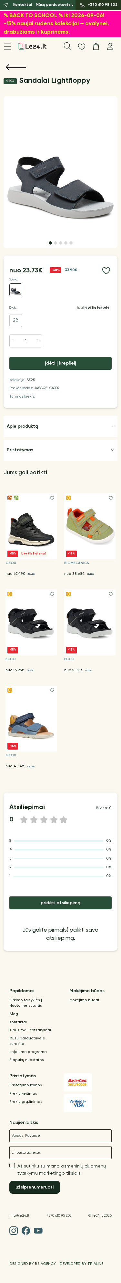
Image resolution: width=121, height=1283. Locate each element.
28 (15, 320)
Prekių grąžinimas (25, 1102)
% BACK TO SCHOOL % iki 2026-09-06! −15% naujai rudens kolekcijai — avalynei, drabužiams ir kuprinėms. (56, 24)
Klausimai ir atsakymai (30, 1030)
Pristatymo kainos (25, 1085)
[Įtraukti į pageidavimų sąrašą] (106, 271)
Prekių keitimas (23, 1094)
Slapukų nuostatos (26, 1060)
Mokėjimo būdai (84, 1000)
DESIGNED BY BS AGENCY (32, 1264)
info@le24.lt (19, 1216)
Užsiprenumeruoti (34, 1187)
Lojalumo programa (28, 1052)
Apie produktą (22, 426)
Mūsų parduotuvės (53, 5)
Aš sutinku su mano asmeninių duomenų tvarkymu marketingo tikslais (61, 1170)
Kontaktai (18, 1022)
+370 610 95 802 (59, 1216)
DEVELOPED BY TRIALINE (81, 1264)
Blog (13, 1014)
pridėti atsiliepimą (60, 903)
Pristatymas (20, 450)
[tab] (50, 243)
